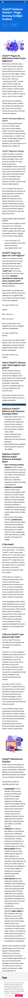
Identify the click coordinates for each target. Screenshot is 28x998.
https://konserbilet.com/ (12, 240)
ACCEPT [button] (19, 995)
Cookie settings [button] (9, 995)
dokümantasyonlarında (15, 266)
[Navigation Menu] (25, 2)
